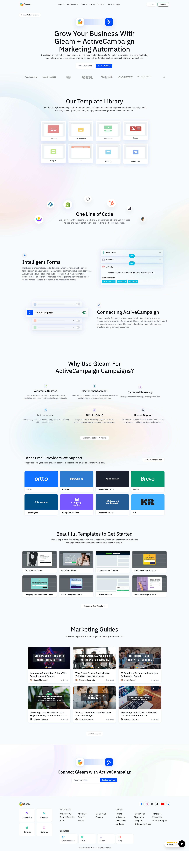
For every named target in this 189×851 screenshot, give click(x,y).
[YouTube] (162, 804)
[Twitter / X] (152, 804)
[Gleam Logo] (25, 4)
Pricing (92, 4)
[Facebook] (142, 804)
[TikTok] (157, 804)
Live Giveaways (113, 4)
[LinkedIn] (168, 804)
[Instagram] (147, 804)
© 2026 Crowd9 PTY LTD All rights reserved (95, 848)
